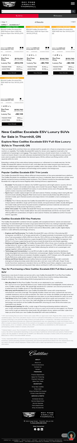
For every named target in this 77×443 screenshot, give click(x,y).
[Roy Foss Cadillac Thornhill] (19, 4)
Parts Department (37, 405)
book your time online (22, 300)
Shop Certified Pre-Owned (37, 391)
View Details (12, 73)
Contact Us (37, 367)
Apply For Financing (37, 377)
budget (11, 308)
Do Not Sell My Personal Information (50, 440)
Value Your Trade (37, 381)
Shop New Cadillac (38, 386)
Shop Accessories (37, 407)
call (12, 300)
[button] (40, 4)
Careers (37, 369)
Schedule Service (37, 399)
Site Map (35, 440)
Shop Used (37, 389)
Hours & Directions (38, 365)
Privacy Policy (26, 440)
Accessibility (16, 440)
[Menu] (72, 4)
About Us (38, 362)
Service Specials (38, 403)
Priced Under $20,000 (38, 393)
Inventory (38, 384)
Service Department (37, 401)
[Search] (73, 11)
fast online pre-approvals (40, 308)
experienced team (14, 284)
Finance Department (37, 374)
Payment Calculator (38, 379)
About (37, 359)
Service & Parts (37, 396)
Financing (38, 371)
